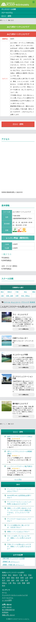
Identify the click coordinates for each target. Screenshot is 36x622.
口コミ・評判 (6, 16)
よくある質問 (7, 600)
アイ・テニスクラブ (20, 315)
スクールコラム (7, 12)
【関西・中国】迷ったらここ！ (13, 565)
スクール (7, 302)
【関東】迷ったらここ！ (11, 561)
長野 (31, 578)
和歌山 (4, 583)
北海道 (4, 575)
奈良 (26, 580)
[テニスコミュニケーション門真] (7, 379)
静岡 (22, 578)
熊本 (3, 586)
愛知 (33, 292)
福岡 (28, 583)
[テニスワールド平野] (7, 357)
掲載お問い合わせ (8, 615)
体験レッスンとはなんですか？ (18, 531)
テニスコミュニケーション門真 (23, 377)
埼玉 (25, 292)
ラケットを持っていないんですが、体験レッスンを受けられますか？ (19, 538)
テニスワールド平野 (20, 355)
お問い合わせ (7, 607)
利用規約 (5, 612)
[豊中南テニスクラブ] (7, 406)
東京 (2, 292)
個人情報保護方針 (8, 610)
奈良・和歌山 (25, 296)
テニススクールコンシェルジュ (20, 619)
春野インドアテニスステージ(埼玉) (19, 436)
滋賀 (12, 580)
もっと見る (18, 479)
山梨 (26, 578)
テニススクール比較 (9, 9)
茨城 (29, 575)
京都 (8, 580)
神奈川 (10, 292)
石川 (3, 580)
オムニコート (15, 302)
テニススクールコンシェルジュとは (15, 595)
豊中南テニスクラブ (20, 404)
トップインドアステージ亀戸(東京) (19, 466)
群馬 (8, 578)
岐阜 (17, 578)
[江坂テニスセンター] (7, 341)
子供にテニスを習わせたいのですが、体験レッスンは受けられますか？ (19, 547)
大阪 (2, 296)
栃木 (3, 578)
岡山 (14, 583)
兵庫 (17, 296)
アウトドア (25, 302)
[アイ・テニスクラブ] (7, 317)
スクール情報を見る (23, 329)
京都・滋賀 (9, 296)
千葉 (17, 292)
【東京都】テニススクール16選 (13, 558)
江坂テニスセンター (20, 338)
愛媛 (23, 583)
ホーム (4, 592)
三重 (9, 583)
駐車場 (32, 302)
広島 (19, 583)
